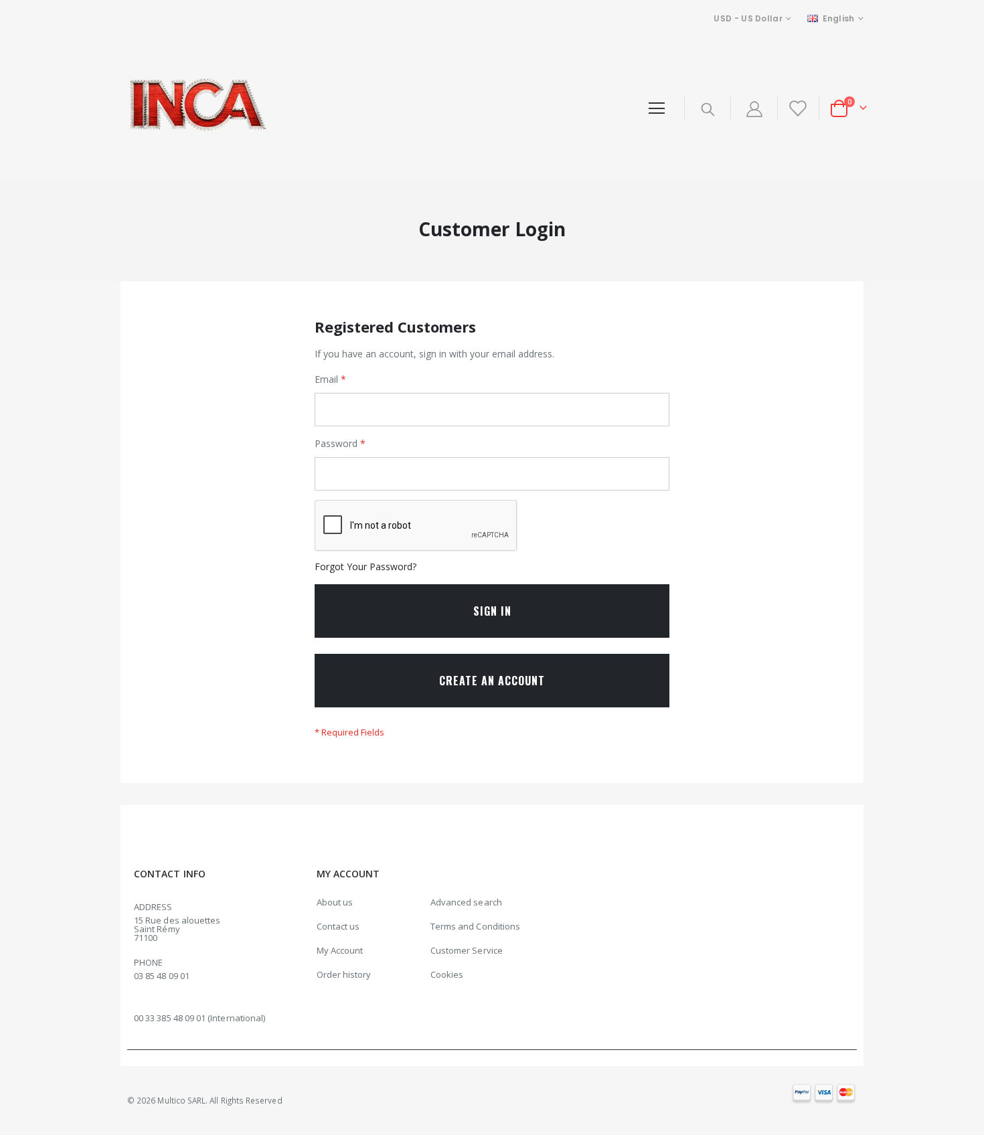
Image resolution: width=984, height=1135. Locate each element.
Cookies (446, 974)
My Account (340, 950)
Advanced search (466, 902)
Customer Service (466, 950)
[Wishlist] (797, 108)
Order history (344, 974)
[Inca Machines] (195, 108)
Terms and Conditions (475, 926)
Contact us (338, 926)
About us (335, 902)
